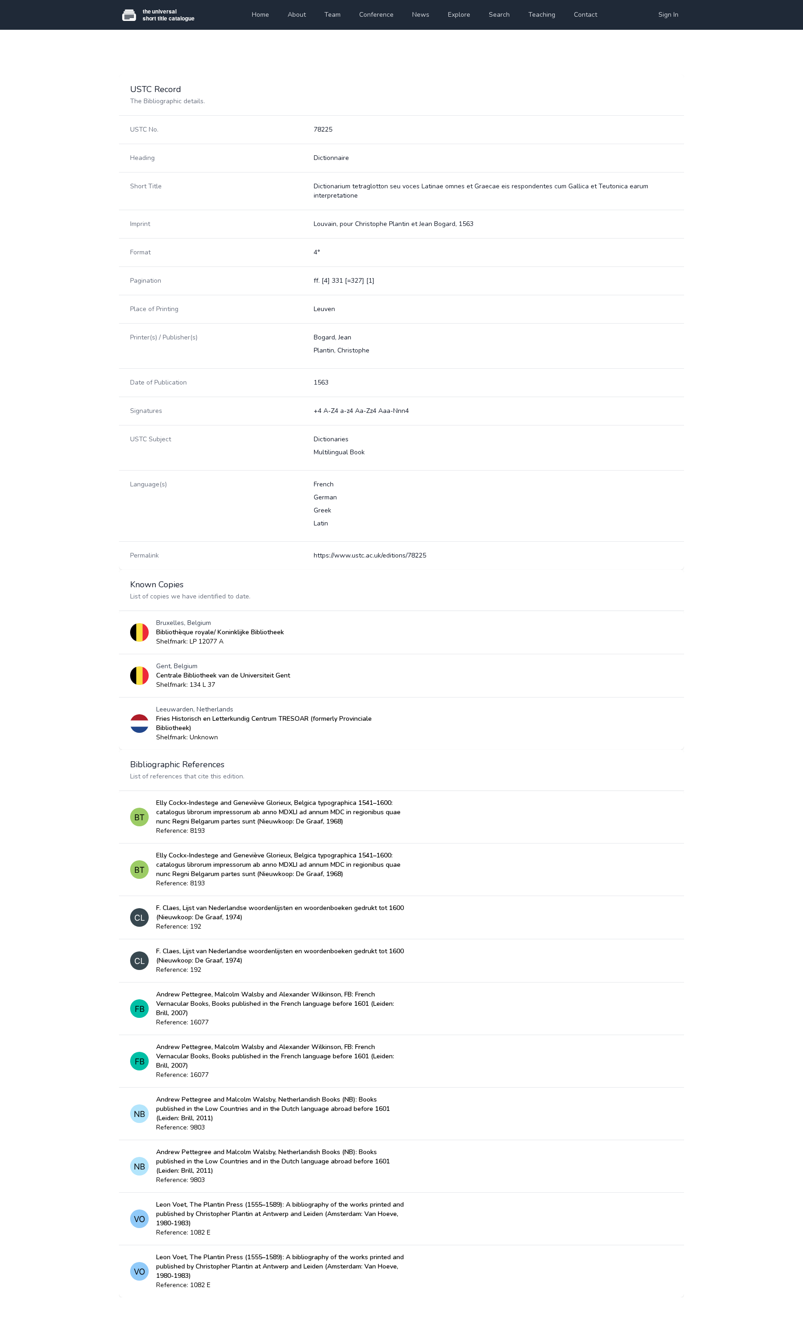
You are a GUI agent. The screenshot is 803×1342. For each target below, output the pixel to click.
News (420, 14)
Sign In (668, 14)
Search (499, 14)
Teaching (541, 14)
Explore (459, 14)
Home (260, 14)
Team (332, 14)
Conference (376, 14)
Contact (585, 14)
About (297, 14)
